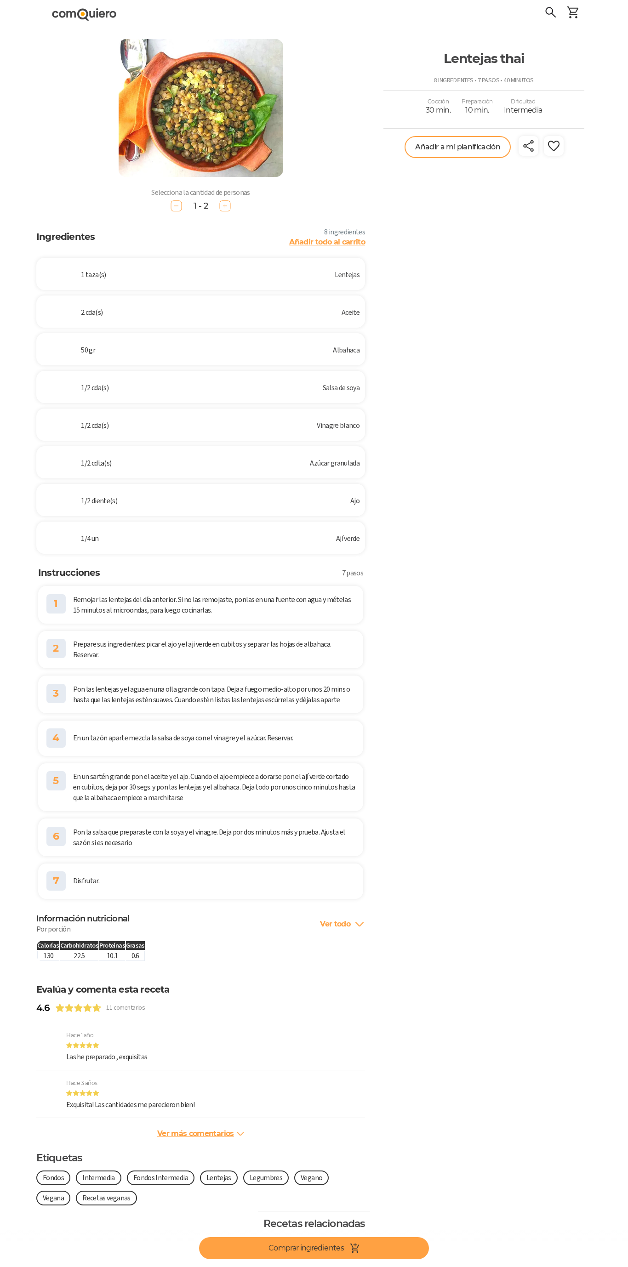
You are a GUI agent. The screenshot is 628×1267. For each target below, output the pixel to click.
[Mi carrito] (573, 14)
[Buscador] (550, 14)
